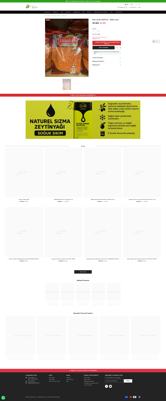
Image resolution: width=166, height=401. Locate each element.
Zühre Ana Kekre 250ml (24, 199)
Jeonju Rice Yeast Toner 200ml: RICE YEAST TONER (63, 259)
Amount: (94, 29)
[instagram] (110, 386)
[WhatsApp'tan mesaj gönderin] (3, 398)
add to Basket (103, 46)
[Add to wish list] (117, 46)
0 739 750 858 (31, 381)
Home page (47, 15)
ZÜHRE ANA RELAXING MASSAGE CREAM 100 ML (103, 199)
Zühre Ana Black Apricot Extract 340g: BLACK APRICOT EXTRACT (142, 259)
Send (128, 381)
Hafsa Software (56, 397)
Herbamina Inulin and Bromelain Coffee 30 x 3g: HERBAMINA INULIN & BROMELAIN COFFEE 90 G (102, 259)
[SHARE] (120, 46)
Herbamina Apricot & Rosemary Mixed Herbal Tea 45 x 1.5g (142, 199)
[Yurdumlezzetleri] (83, 119)
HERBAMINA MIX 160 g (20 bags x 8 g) (63, 199)
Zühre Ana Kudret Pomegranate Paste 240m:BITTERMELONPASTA (24, 259)
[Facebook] (106, 386)
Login (139, 7)
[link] (52, 303)
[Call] (135, 4)
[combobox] (134, 4)
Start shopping (96, 1)
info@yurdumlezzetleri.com (33, 383)
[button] (156, 41)
